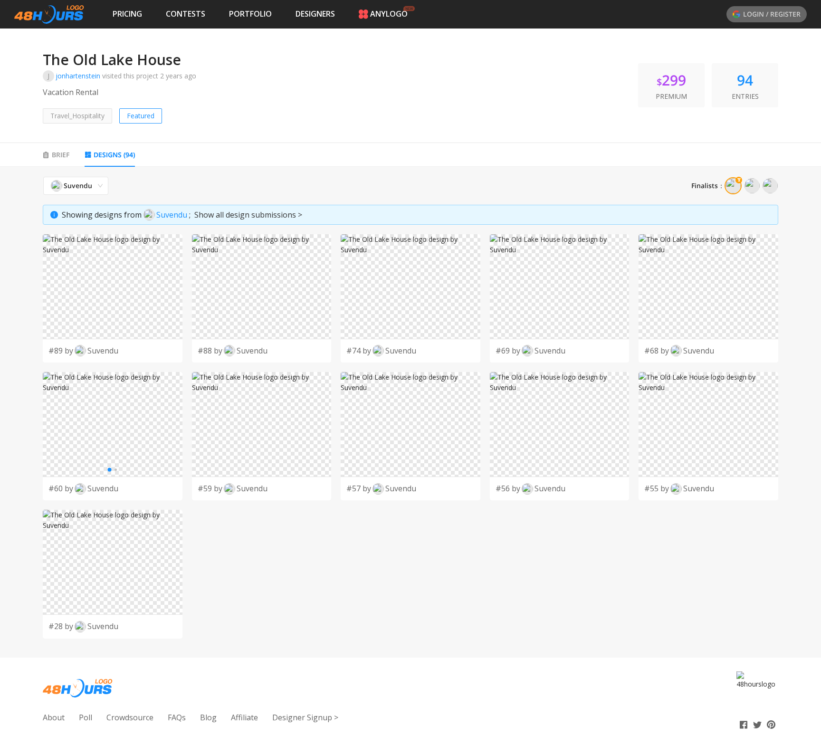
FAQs (177, 717)
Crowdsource (129, 717)
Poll (85, 717)
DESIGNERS (315, 14)
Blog (208, 717)
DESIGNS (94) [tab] (114, 154)
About (54, 717)
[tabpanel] (410, 407)
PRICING (127, 14)
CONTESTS (185, 14)
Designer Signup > (305, 717)
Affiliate (244, 717)
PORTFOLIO (250, 14)
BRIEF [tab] (60, 154)
